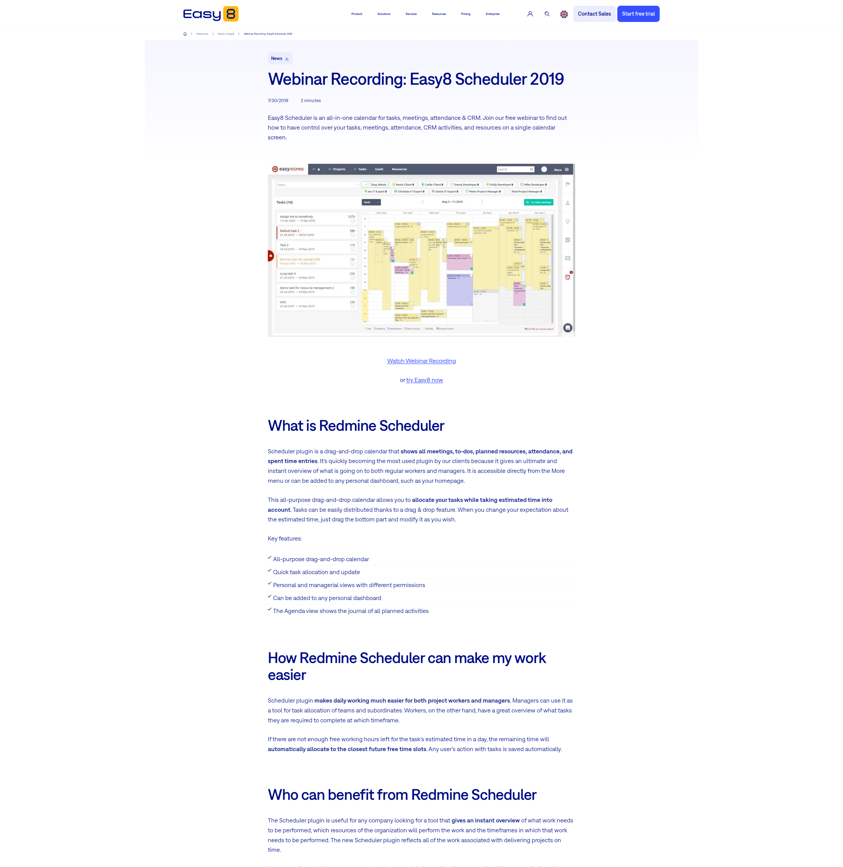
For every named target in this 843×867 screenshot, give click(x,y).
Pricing (465, 14)
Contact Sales (594, 14)
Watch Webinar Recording (421, 360)
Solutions (384, 14)
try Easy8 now (424, 379)
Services (411, 14)
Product (356, 14)
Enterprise (492, 14)
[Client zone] (530, 14)
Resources (439, 14)
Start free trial (638, 14)
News (276, 58)
